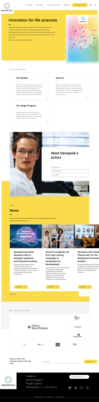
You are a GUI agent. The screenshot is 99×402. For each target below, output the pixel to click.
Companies (50, 397)
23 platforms (55, 175)
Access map (60, 397)
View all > (13, 293)
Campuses (29, 5)
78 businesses (55, 167)
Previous (81, 293)
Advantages (40, 5)
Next (86, 293)
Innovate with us (79, 5)
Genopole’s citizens (53, 5)
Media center (39, 397)
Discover (19, 287)
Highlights (66, 5)
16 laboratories (56, 171)
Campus (31, 376)
